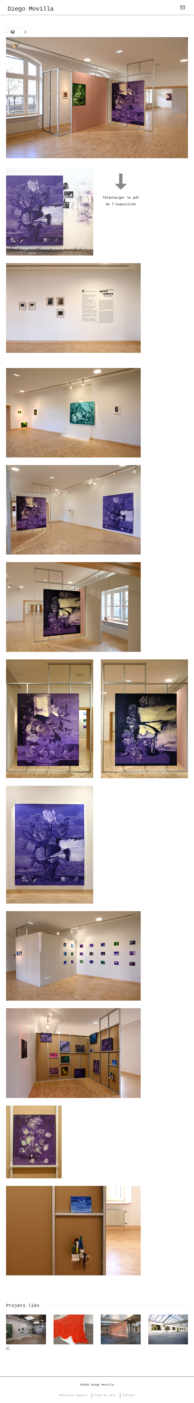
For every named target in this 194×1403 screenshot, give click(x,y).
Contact (129, 1395)
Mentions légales (73, 1395)
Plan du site (105, 1395)
